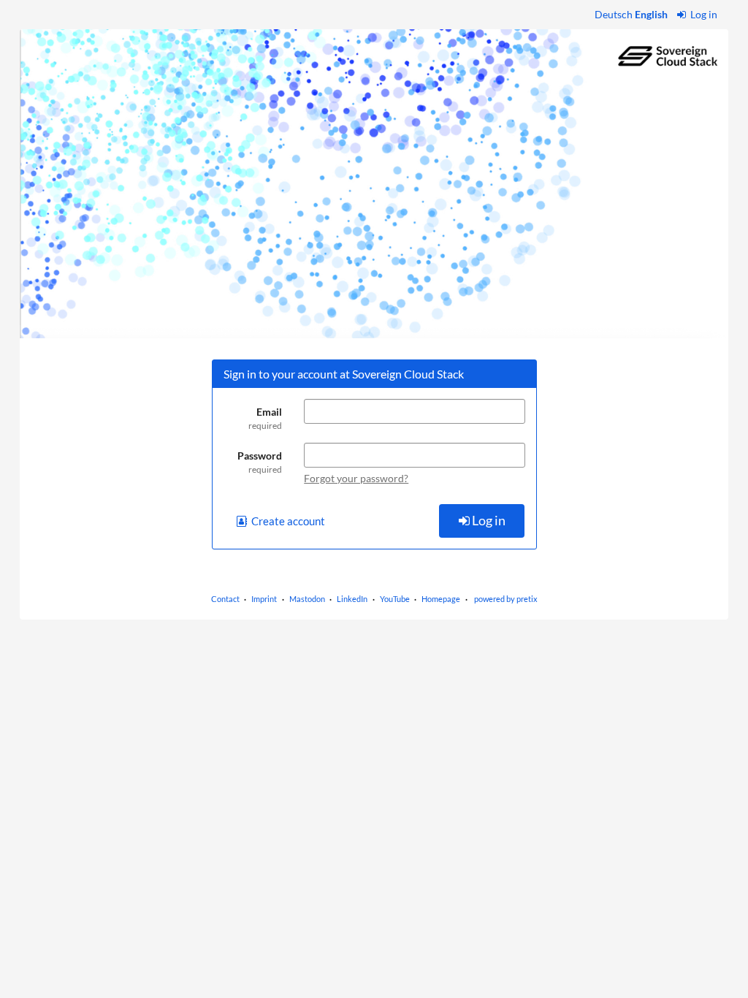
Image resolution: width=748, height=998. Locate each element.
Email (265, 418)
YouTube (395, 598)
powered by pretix (506, 598)
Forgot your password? (356, 478)
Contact (225, 598)
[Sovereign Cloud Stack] (374, 183)
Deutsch (614, 14)
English (651, 14)
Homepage (440, 598)
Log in (702, 14)
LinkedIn (352, 598)
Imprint (264, 598)
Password (259, 462)
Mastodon (307, 598)
